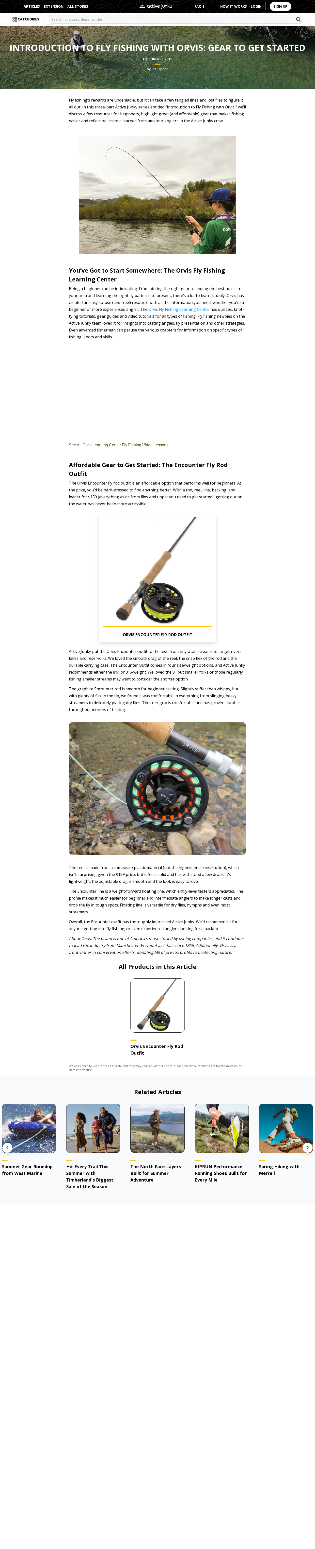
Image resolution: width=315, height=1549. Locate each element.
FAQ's (200, 6)
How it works (233, 6)
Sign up (280, 6)
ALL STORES (77, 6)
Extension (53, 6)
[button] (157, 577)
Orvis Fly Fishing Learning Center (178, 309)
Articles (32, 6)
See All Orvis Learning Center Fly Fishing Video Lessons (118, 445)
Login (256, 6)
